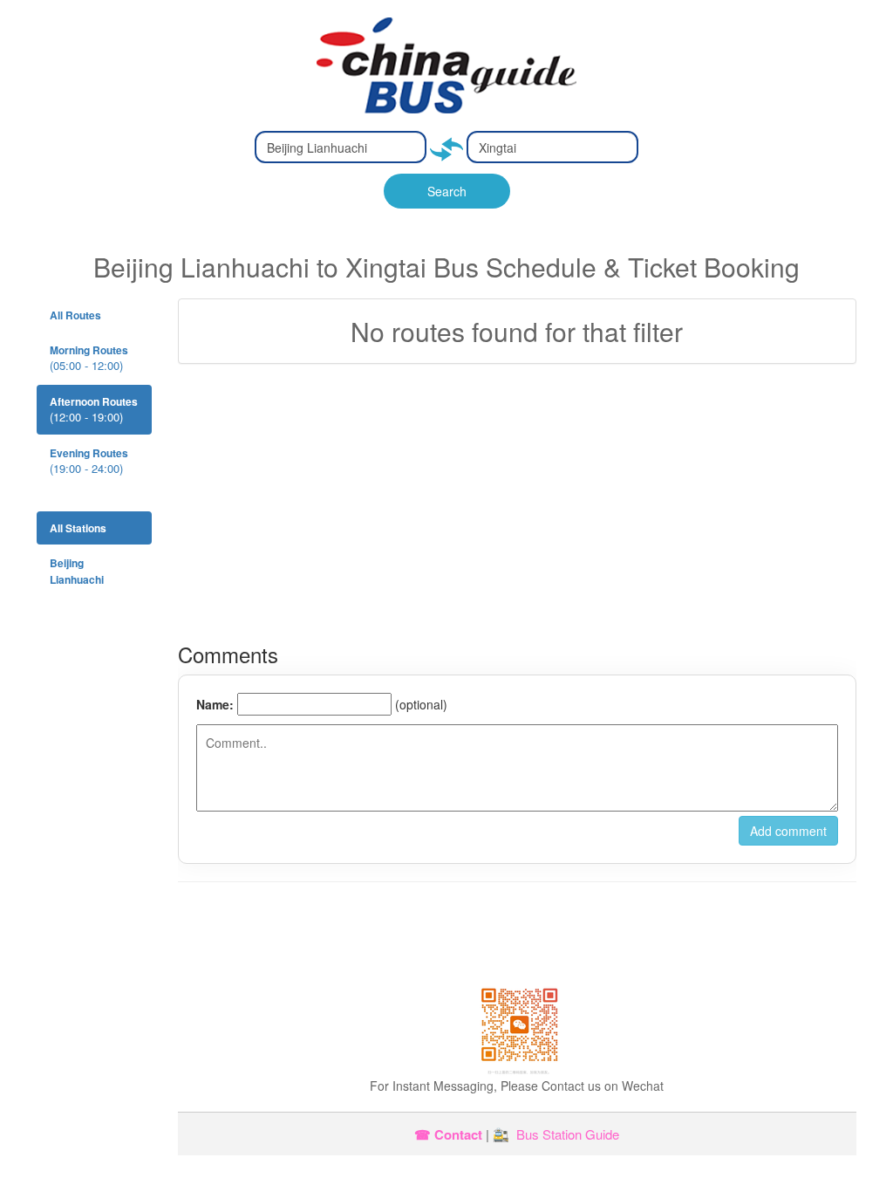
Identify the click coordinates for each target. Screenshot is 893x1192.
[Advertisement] (517, 503)
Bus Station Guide (567, 1134)
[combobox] (340, 147)
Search (447, 191)
